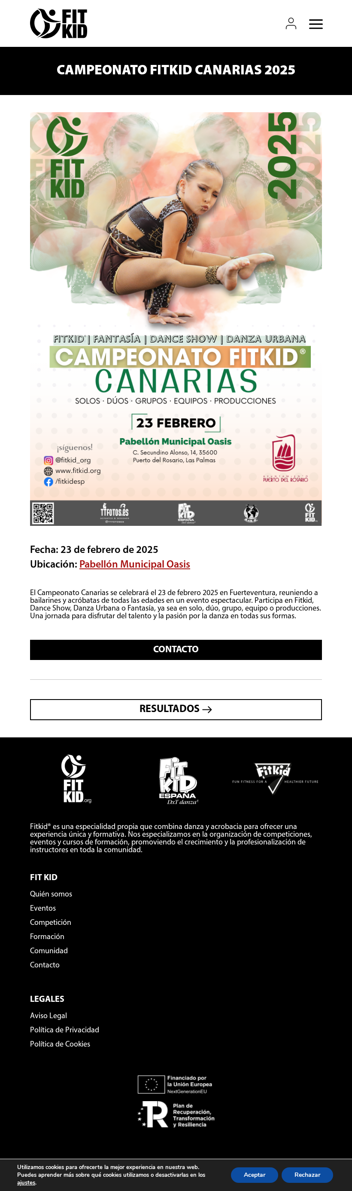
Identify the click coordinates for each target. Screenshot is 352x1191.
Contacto (176, 650)
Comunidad (49, 951)
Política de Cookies (60, 1045)
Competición (50, 923)
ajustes (26, 1183)
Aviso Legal (48, 1016)
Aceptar (254, 1175)
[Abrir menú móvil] (313, 23)
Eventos (43, 909)
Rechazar (307, 1175)
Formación (47, 937)
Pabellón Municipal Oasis (134, 565)
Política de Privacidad (64, 1030)
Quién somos (51, 895)
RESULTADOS (171, 709)
